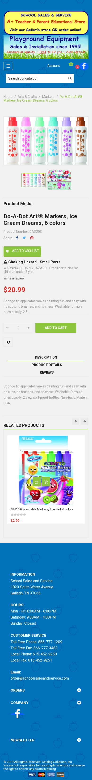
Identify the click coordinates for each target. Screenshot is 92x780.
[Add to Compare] (8, 342)
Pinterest (31, 238)
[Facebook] (83, 66)
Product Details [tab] (47, 365)
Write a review (14, 278)
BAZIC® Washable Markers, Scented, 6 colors (42, 509)
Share (17, 238)
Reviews (47, 372)
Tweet (24, 238)
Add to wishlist (22, 251)
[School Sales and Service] (46, 22)
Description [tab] (46, 357)
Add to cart (56, 328)
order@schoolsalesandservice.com (40, 678)
